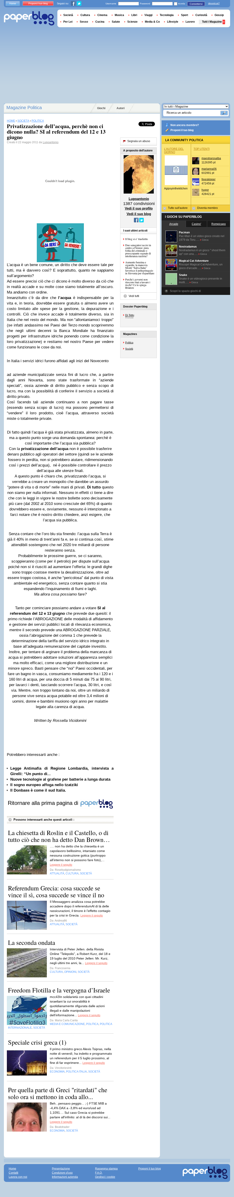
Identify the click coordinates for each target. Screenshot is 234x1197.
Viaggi (148, 15)
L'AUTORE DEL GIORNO (174, 150)
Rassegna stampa (106, 1168)
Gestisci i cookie (105, 1176)
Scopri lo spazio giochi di (185, 291)
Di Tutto (129, 315)
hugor (205, 189)
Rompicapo (218, 224)
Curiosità (201, 15)
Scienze (132, 21)
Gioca (205, 239)
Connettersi (196, 4)
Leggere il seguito (61, 864)
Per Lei (67, 21)
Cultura (85, 15)
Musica (119, 15)
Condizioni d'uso (62, 1172)
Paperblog (29, 18)
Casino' (196, 224)
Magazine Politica (24, 107)
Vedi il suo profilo (139, 208)
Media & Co (152, 21)
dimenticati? (214, 3)
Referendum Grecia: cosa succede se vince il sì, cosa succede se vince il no (56, 891)
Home (12, 3)
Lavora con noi (18, 1176)
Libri (134, 15)
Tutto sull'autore (178, 208)
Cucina (99, 21)
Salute (116, 21)
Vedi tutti (134, 296)
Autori (121, 108)
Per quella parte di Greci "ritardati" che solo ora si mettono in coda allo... (57, 1093)
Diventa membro (207, 208)
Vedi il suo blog (139, 214)
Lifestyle (172, 21)
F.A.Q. (98, 1172)
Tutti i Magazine (212, 21)
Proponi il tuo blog (182, 130)
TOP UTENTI (202, 149)
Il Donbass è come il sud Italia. (38, 790)
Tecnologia (167, 15)
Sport (184, 15)
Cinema (102, 15)
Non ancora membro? (184, 125)
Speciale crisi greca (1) (37, 1042)
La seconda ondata (31, 942)
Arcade (173, 224)
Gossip (219, 15)
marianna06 (209, 168)
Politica (129, 342)
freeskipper (208, 179)
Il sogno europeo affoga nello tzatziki (44, 785)
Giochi (101, 108)
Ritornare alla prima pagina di (44, 803)
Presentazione (61, 1168)
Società (129, 348)
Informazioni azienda (65, 1176)
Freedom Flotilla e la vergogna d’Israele (59, 990)
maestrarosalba (211, 158)
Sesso (84, 21)
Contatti (13, 1172)
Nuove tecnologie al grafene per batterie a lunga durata (60, 779)
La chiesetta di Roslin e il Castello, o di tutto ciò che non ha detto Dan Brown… (59, 836)
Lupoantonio (50, 142)
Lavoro (190, 21)
